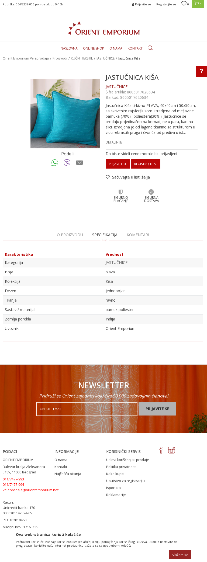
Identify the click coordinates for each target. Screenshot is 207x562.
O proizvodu (70, 234)
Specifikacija (105, 234)
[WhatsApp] (54, 164)
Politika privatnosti (121, 466)
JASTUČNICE (105, 58)
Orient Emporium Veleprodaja (26, 58)
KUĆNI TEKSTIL (82, 58)
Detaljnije (114, 142)
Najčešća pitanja (67, 473)
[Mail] (79, 164)
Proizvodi (60, 58)
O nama (60, 459)
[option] (65, 113)
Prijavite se (118, 164)
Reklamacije (116, 494)
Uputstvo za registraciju (125, 480)
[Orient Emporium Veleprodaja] (104, 28)
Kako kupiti (115, 473)
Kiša (109, 281)
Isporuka (113, 487)
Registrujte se (166, 4)
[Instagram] (171, 450)
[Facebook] (161, 450)
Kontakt (60, 466)
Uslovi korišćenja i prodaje (127, 459)
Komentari (138, 234)
